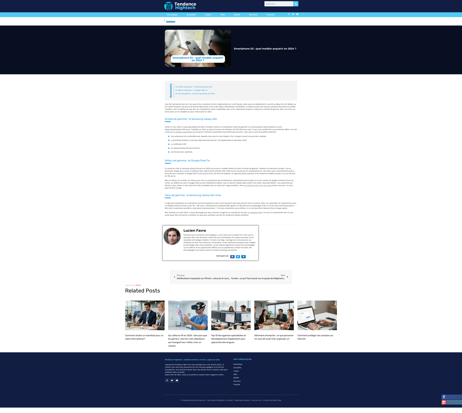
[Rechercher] (295, 3)
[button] (232, 256)
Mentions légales (242, 400)
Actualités (191, 14)
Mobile (237, 14)
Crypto (208, 14)
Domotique (172, 14)
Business (253, 14)
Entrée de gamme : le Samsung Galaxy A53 (195, 87)
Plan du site (256, 400)
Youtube (270, 14)
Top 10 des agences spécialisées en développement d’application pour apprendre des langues (228, 339)
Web (223, 14)
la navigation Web (255, 212)
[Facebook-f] (289, 14)
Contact (230, 400)
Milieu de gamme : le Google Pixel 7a (192, 90)
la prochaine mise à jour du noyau (258, 185)
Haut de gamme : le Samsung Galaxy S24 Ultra (196, 93)
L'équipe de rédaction (272, 400)
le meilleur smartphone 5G (184, 132)
